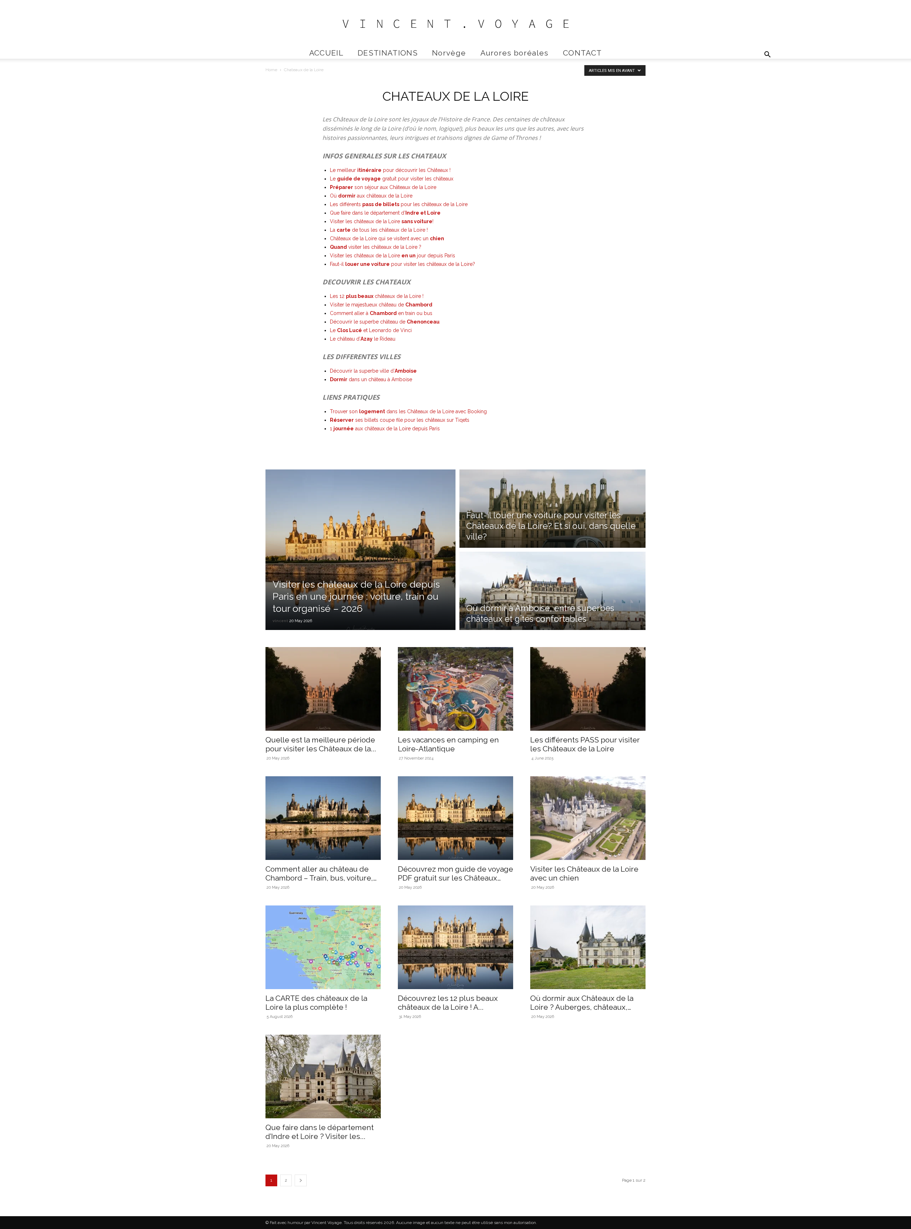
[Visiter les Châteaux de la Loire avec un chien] (588, 818)
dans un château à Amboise (371, 379)
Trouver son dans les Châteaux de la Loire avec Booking (408, 411)
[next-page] (301, 1180)
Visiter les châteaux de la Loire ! (381, 221)
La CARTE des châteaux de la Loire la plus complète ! (316, 1003)
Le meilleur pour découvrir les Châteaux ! (390, 170)
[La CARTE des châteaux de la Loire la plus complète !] (323, 947)
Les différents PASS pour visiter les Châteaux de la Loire (585, 744)
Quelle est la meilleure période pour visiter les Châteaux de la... (320, 744)
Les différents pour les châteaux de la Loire (399, 204)
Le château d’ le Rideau (362, 339)
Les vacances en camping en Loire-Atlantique (448, 744)
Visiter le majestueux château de (381, 305)
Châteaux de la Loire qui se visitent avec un (387, 238)
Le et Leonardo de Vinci (371, 330)
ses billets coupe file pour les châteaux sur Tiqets (399, 420)
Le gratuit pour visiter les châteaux (391, 179)
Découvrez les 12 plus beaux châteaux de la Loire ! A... (448, 1003)
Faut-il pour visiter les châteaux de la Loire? (402, 264)
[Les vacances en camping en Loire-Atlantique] (455, 689)
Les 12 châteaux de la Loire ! (376, 296)
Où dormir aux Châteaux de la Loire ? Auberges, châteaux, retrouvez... (581, 1007)
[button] (767, 55)
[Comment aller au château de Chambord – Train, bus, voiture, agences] (323, 818)
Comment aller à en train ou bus (381, 313)
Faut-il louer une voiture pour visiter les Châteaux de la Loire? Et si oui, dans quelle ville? (551, 526)
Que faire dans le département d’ (385, 213)
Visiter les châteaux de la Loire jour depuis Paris (392, 255)
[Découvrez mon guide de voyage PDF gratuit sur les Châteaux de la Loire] (455, 818)
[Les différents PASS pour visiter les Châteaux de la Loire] (588, 689)
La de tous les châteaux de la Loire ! (379, 230)
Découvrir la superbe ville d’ (373, 371)
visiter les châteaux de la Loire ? (376, 247)
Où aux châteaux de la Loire (371, 196)
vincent (280, 620)
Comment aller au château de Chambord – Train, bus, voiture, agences (319, 878)
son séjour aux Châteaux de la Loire (383, 187)
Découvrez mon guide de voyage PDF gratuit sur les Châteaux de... (455, 878)
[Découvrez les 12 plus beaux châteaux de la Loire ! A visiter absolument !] (455, 947)
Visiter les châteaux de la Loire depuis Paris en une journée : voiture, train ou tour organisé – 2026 (356, 596)
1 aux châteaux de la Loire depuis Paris (385, 428)
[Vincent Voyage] (455, 23)
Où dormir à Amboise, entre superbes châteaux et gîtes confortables (540, 613)
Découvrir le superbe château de (384, 322)
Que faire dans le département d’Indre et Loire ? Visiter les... (319, 1132)
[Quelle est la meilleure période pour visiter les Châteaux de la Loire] (323, 689)
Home (271, 69)
